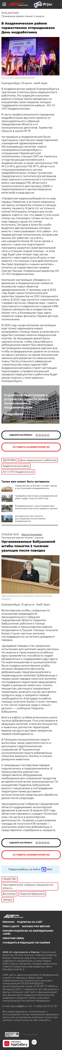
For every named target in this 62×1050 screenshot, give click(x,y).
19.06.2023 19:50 (10, 13)
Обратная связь (13, 938)
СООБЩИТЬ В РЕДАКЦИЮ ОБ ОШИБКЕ (26, 942)
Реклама (8, 922)
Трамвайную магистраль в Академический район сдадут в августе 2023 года (36, 497)
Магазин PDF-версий (36, 926)
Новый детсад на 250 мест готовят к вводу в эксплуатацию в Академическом (36, 487)
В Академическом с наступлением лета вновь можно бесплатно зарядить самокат (36, 507)
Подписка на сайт (29, 922)
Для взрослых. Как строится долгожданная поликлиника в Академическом (30, 518)
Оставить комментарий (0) (31, 447)
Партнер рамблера (30, 1034)
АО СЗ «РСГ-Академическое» (18, 77)
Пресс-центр (11, 926)
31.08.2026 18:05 (10, 534)
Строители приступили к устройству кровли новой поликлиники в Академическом (26, 401)
